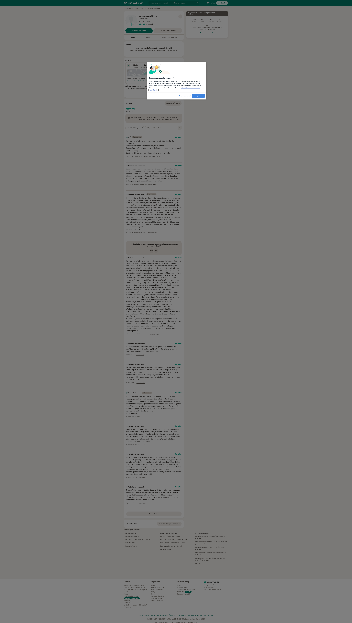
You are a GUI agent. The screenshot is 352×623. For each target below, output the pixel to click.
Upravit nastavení (184, 96)
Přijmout (198, 96)
